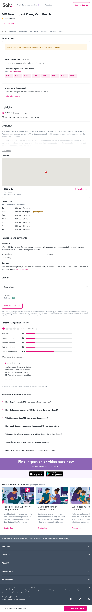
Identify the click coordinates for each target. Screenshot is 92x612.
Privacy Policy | (6, 597)
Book (4, 31)
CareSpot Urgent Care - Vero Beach (19, 68)
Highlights (13, 31)
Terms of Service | (16, 597)
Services (43, 31)
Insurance (34, 31)
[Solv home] (7, 5)
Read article (8, 528)
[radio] (9, 76)
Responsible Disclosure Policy (30, 597)
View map (17, 71)
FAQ (61, 31)
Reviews (53, 31)
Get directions (82, 189)
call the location (22, 269)
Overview (23, 31)
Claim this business (12, 96)
